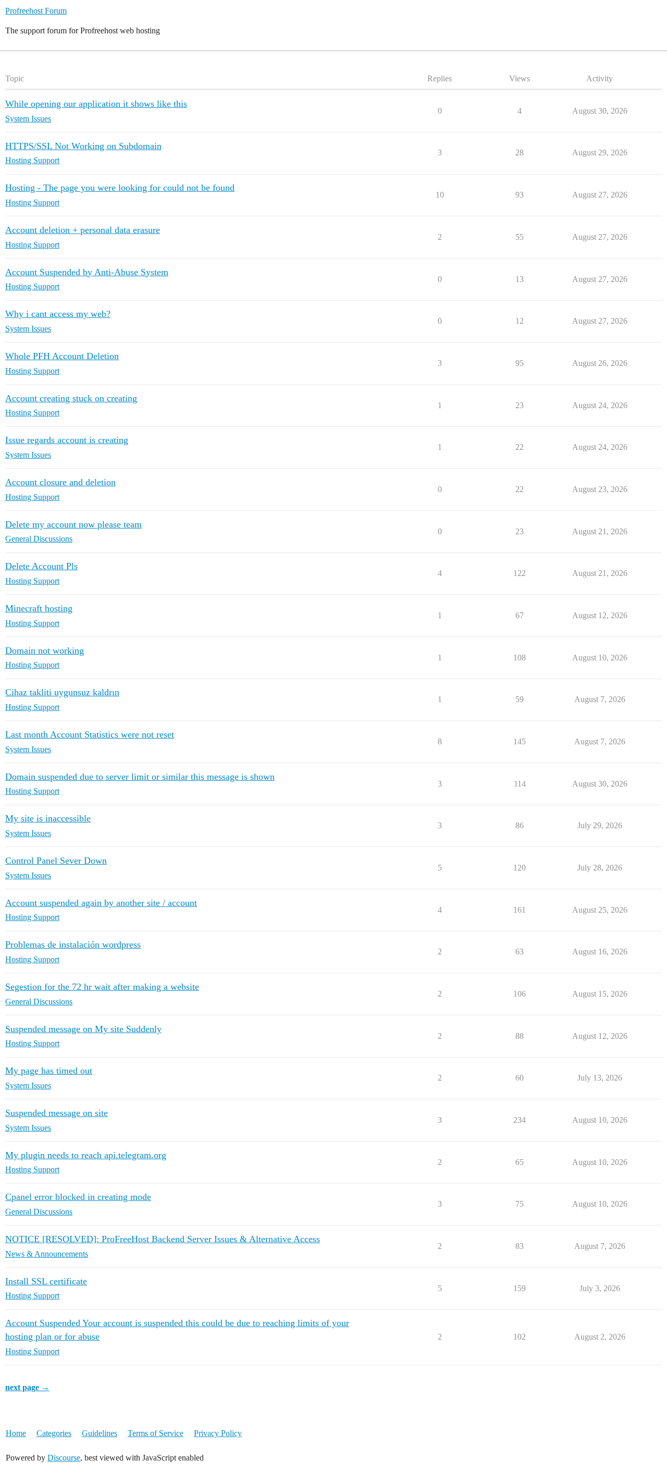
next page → (27, 1387)
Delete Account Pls (41, 566)
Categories (53, 1433)
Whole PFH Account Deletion (62, 356)
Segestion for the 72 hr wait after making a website (102, 987)
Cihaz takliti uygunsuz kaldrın (62, 692)
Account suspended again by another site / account (101, 903)
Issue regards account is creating (66, 440)
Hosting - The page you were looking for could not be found (119, 187)
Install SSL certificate (46, 1281)
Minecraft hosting (38, 608)
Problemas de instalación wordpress (73, 944)
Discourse (63, 1457)
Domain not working (44, 650)
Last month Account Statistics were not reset (89, 734)
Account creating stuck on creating (71, 398)
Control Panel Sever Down (56, 860)
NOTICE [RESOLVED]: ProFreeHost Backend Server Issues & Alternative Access (162, 1239)
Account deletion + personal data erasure (82, 230)
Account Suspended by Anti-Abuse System (86, 272)
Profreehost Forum (36, 10)
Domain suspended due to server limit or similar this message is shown (140, 776)
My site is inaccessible (48, 818)
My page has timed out (48, 1070)
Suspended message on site (56, 1113)
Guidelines (99, 1433)
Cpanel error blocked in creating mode (78, 1197)
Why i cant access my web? (57, 314)
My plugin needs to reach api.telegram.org (85, 1155)
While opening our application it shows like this (96, 104)
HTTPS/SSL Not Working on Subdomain (83, 146)
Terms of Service (155, 1433)
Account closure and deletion (60, 482)
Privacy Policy (218, 1433)
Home (16, 1433)
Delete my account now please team (73, 524)
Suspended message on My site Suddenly (83, 1029)
